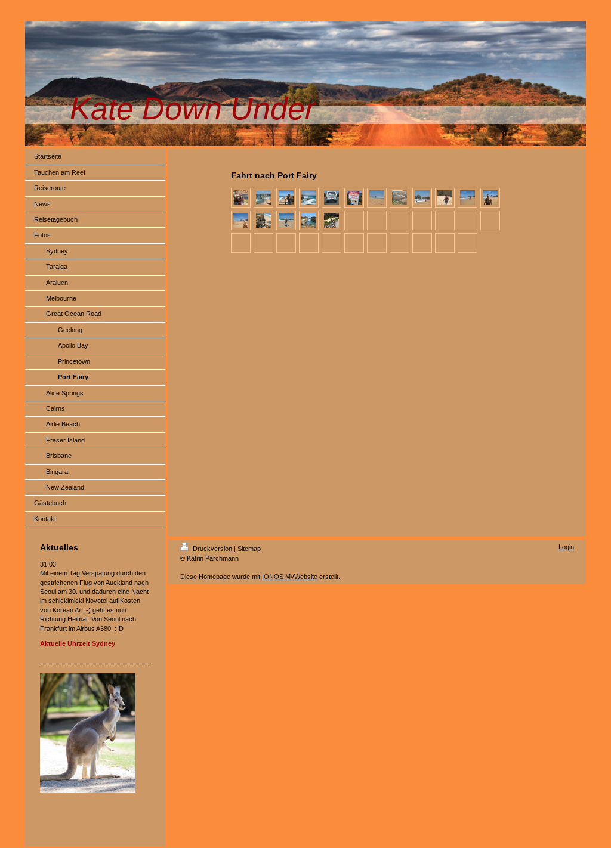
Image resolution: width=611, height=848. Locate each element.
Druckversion (212, 548)
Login (566, 546)
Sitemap (249, 548)
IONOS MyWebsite (289, 576)
